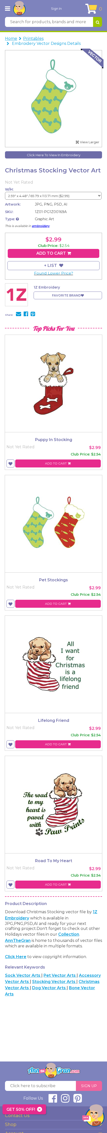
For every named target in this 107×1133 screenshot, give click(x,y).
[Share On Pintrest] (33, 314)
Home (11, 38)
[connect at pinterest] (77, 1100)
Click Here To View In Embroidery (53, 155)
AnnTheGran (18, 940)
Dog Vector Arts (49, 987)
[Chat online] (93, 1117)
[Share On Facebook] (26, 314)
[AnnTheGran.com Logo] (19, 8)
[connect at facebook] (53, 1100)
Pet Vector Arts (60, 975)
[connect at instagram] (65, 1100)
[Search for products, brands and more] (97, 22)
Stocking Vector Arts (54, 981)
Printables (33, 38)
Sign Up (89, 1086)
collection (68, 934)
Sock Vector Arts (23, 975)
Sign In (56, 8)
